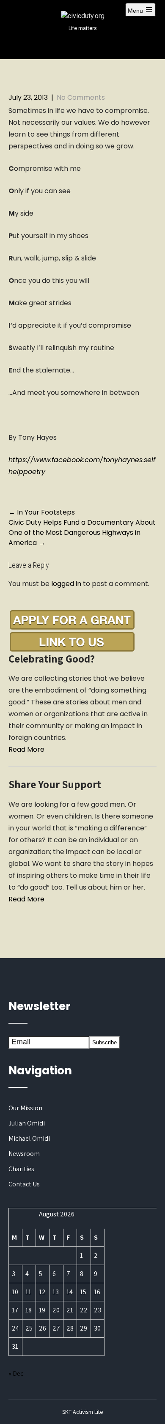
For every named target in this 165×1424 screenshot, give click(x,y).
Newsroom (24, 1153)
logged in (66, 584)
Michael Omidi (29, 1138)
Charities (21, 1168)
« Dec (15, 1373)
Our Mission (25, 1108)
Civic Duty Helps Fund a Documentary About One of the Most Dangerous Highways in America (82, 533)
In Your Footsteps (41, 512)
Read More (26, 749)
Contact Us (24, 1184)
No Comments (81, 97)
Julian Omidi (26, 1123)
